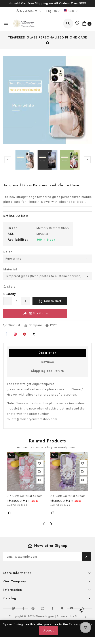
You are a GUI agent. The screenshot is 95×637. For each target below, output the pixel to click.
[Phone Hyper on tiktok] (81, 608)
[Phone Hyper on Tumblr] (52, 608)
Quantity (9, 294)
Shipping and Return (47, 371)
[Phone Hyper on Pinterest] (33, 608)
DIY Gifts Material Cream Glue (26, 496)
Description (47, 352)
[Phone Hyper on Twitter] (13, 608)
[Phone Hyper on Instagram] (42, 608)
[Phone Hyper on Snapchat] (62, 608)
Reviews (47, 362)
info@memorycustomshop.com (34, 419)
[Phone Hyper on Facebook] (23, 608)
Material (10, 269)
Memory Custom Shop (52, 228)
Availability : (18, 239)
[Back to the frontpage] (47, 43)
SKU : (12, 234)
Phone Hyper (45, 616)
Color (7, 252)
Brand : (14, 228)
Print (53, 325)
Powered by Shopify (71, 616)
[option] (25, 160)
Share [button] (10, 286)
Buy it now (40, 313)
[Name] (86, 556)
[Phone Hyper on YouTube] (71, 608)
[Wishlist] (77, 24)
